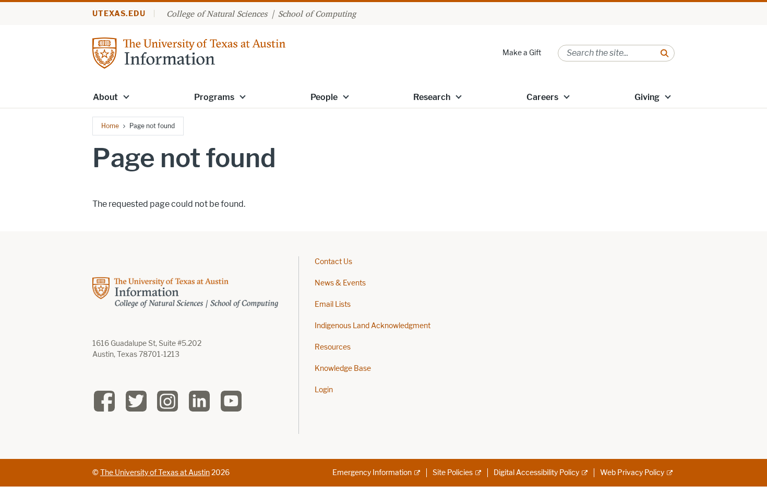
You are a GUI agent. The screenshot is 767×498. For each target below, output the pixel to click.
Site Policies (453, 472)
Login (324, 389)
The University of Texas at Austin (155, 472)
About (105, 97)
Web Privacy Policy (632, 472)
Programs (214, 97)
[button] (126, 96)
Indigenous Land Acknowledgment (372, 325)
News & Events (340, 283)
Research (431, 97)
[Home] (188, 52)
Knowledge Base (343, 368)
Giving (647, 97)
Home (110, 126)
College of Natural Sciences (216, 13)
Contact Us (333, 261)
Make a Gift (521, 52)
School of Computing (317, 13)
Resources (333, 347)
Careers (542, 97)
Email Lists (333, 304)
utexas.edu (119, 13)
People (324, 97)
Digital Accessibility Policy (536, 472)
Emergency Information (372, 472)
